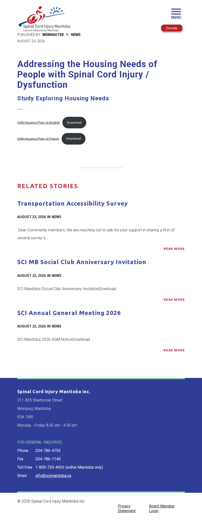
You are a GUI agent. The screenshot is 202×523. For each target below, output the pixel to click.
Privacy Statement (126, 508)
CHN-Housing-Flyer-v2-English (38, 122)
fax (20, 459)
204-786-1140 (48, 459)
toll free (24, 467)
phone (22, 450)
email (22, 475)
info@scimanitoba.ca (53, 475)
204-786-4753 (48, 450)
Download (74, 122)
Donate (171, 28)
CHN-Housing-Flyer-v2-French (38, 138)
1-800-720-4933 (49, 467)
